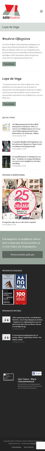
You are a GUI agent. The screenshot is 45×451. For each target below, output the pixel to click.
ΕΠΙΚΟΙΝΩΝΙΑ (16, 447)
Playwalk (33, 443)
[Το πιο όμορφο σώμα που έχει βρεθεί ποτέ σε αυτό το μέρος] (8, 297)
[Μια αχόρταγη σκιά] (8, 281)
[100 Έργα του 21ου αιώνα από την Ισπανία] (21, 297)
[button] (41, 11)
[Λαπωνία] (21, 281)
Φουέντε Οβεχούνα (16, 39)
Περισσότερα (9, 64)
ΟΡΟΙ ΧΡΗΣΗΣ (29, 447)
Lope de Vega (12, 78)
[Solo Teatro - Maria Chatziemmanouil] (9, 377)
